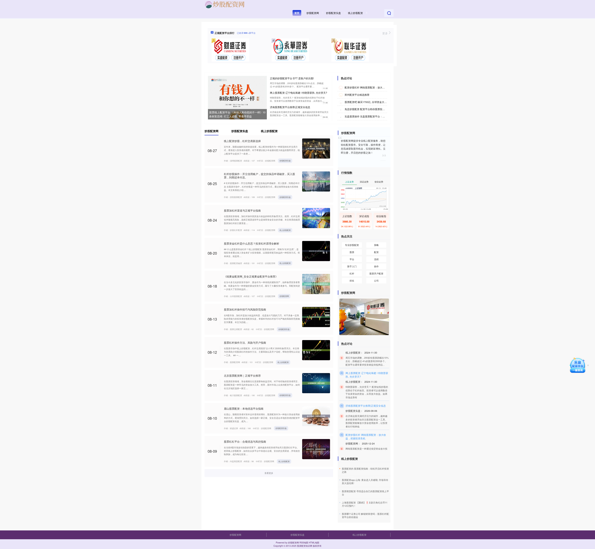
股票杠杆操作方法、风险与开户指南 (245, 342)
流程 (376, 259)
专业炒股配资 (352, 245)
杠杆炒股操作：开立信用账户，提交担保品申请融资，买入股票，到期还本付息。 (259, 175)
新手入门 (352, 266)
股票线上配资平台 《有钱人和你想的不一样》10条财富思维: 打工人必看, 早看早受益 (237, 114)
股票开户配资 (376, 273)
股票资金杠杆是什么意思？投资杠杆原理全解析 (251, 243)
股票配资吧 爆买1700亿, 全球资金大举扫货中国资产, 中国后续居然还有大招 (386, 102)
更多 (385, 33)
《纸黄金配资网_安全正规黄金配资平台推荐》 (251, 276)
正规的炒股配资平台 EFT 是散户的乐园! (292, 78)
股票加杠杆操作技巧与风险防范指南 (245, 309)
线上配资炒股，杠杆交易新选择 (242, 141)
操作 (376, 266)
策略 (376, 245)
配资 (376, 252)
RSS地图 (304, 542)
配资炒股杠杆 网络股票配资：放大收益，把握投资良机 (375, 87)
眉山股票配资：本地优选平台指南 (243, 408)
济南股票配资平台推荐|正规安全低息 (290, 107)
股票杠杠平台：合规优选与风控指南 (245, 441)
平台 (352, 259)
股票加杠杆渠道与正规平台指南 (242, 210)
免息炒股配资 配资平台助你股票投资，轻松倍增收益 (373, 109)
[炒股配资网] (225, 4)
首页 (296, 13)
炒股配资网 (312, 13)
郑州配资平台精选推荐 (357, 94)
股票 (352, 252)
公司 (376, 280)
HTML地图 (314, 542)
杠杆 (352, 273)
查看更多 (268, 473)
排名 (352, 280)
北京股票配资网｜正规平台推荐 (242, 375)
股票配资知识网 (304, 545)
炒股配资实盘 (333, 13)
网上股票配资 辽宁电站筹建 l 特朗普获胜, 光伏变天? (298, 92)
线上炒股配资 (355, 13)
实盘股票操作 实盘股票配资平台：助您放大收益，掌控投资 (377, 116)
